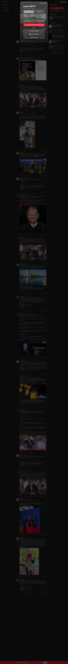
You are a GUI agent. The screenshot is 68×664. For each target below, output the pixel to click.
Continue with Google (35, 30)
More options (34, 37)
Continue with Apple (35, 34)
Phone (40, 11)
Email (29, 11)
